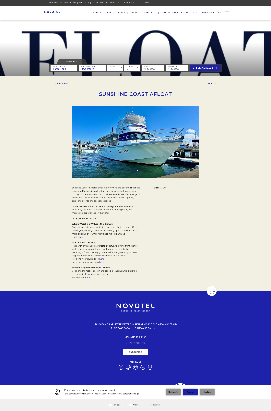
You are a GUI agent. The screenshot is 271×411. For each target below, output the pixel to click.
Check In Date (59, 67)
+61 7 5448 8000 (121, 328)
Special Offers (102, 12)
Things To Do (97, 3)
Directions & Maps (68, 3)
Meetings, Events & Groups (178, 12)
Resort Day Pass (145, 3)
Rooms (121, 12)
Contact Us (84, 3)
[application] (135, 398)
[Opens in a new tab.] (121, 367)
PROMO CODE (149, 67)
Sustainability (128, 3)
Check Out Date (88, 67)
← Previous (61, 83)
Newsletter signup (135, 337)
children (131, 67)
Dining (134, 12)
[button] (134, 171)
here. (80, 237)
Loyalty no (173, 67)
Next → (212, 83)
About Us (53, 3)
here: (101, 262)
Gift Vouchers (112, 3)
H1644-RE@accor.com (148, 328)
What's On (150, 12)
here (101, 259)
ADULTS (113, 67)
